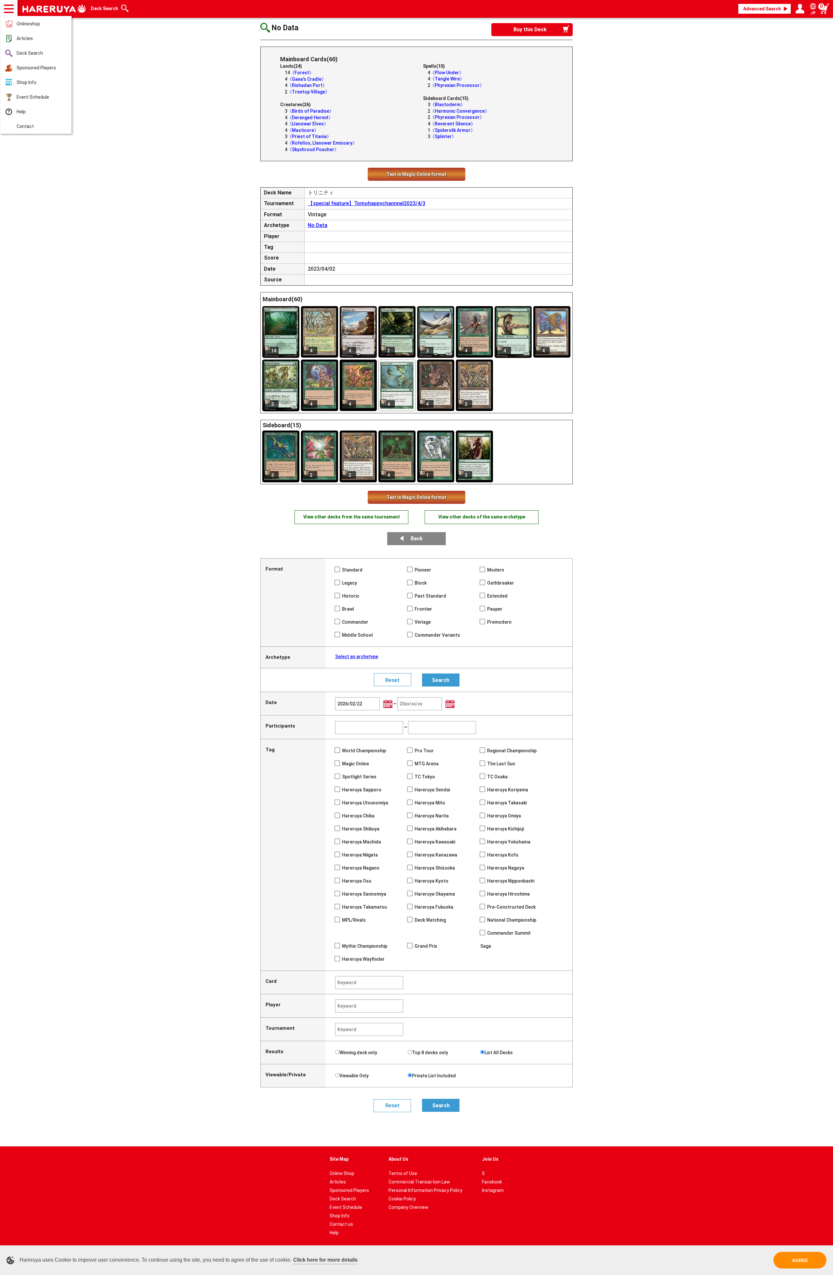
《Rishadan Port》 (307, 85)
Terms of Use (403, 1173)
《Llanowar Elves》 (307, 123)
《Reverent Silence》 (452, 123)
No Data (317, 225)
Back (417, 538)
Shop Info (26, 82)
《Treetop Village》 (308, 91)
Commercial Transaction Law (419, 1181)
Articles (25, 38)
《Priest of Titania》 (309, 136)
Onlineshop (28, 23)
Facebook (492, 1181)
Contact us (341, 1224)
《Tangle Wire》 (447, 78)
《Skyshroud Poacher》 (313, 149)
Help (21, 111)
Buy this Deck (530, 29)
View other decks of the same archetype (481, 516)
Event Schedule (33, 97)
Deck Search (30, 53)
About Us (398, 1159)
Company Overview (409, 1207)
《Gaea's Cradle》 (306, 79)
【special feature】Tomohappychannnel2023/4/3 (366, 203)
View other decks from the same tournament (351, 516)
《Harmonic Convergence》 (459, 111)
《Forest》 (302, 72)
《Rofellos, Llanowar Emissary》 (322, 143)
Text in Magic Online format (416, 174)
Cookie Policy (402, 1198)
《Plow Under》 (447, 72)
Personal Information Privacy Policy (425, 1190)
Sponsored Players (36, 67)
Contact (25, 126)
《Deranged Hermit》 (310, 117)
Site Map (339, 1159)
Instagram (493, 1190)
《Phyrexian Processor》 (457, 85)
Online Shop (342, 1173)
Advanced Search (762, 8)
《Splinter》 (443, 136)
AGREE (800, 1260)
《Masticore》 (303, 130)
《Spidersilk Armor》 (452, 130)
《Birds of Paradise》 (310, 111)
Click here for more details (325, 1260)
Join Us (490, 1159)
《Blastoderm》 (447, 104)
